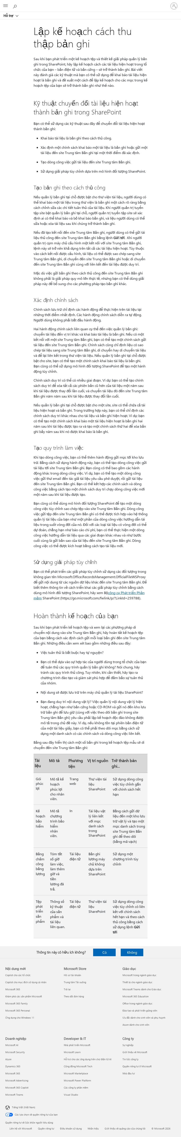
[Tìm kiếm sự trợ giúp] (15, 5)
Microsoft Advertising (16, 1080)
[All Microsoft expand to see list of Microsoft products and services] (5, 6)
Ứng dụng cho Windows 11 (19, 1017)
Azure (8, 1059)
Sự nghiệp (128, 1045)
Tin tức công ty (130, 1059)
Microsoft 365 (12, 989)
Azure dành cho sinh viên (136, 1024)
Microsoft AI (11, 1045)
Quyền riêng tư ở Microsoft (137, 1066)
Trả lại (67, 989)
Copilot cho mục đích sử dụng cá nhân (25, 982)
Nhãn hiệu (93, 1128)
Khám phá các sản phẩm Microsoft (23, 996)
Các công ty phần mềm (76, 1087)
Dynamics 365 (12, 1066)
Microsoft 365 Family (16, 1003)
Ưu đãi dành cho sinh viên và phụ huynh (144, 1017)
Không (132, 952)
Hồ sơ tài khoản (72, 975)
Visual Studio (71, 1094)
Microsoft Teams (14, 1094)
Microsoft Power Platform (77, 1080)
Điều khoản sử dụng (71, 1128)
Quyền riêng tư (46, 1128)
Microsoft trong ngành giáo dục (139, 975)
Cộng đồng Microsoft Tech (78, 1066)
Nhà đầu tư (129, 1073)
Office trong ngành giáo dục (137, 1003)
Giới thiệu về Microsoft (135, 1052)
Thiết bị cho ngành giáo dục (137, 982)
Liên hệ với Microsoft (20, 1128)
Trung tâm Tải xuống (75, 982)
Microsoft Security (15, 1052)
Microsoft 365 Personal (17, 1010)
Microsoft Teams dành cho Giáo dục (142, 989)
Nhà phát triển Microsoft (77, 1045)
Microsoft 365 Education (136, 996)
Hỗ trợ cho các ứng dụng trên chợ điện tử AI (87, 1059)
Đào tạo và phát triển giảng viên (140, 1010)
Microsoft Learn (72, 1052)
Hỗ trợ (9, 15)
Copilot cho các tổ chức (17, 975)
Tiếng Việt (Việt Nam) (23, 1107)
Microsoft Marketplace (76, 1073)
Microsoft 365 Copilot (16, 1087)
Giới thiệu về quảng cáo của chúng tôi (125, 1128)
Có (104, 952)
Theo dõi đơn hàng (74, 996)
